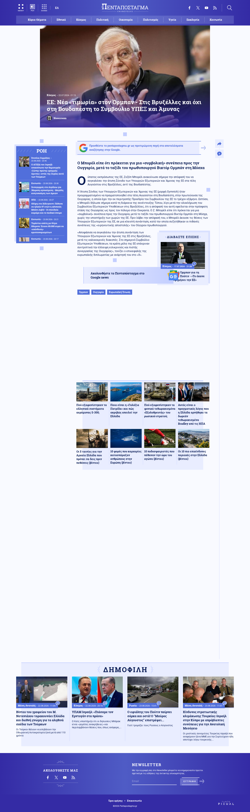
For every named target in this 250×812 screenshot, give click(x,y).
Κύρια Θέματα (37, 19)
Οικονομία (126, 19)
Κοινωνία (216, 19)
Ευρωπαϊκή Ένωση (119, 292)
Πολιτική (102, 19)
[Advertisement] (142, 341)
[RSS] (215, 8)
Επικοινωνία (134, 800)
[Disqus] (142, 522)
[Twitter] (198, 8)
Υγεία (172, 19)
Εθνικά (61, 19)
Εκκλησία (193, 19)
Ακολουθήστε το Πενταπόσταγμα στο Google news (117, 275)
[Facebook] (189, 8)
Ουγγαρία (98, 292)
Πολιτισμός (150, 19)
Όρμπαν (83, 292)
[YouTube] (206, 8)
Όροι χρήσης (116, 800)
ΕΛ (57, 8)
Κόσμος (81, 19)
